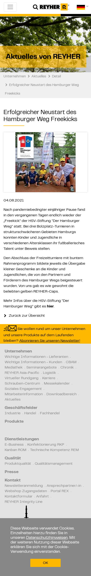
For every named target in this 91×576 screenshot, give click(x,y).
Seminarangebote (41, 367)
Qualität (13, 458)
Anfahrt (42, 496)
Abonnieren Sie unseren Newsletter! (49, 340)
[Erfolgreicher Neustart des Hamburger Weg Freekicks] (46, 162)
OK (45, 563)
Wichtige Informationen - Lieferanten (36, 357)
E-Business (14, 444)
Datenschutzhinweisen (47, 538)
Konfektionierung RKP (45, 444)
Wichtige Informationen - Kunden (33, 362)
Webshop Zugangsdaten (26, 491)
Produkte (14, 422)
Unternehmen (18, 351)
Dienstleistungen (22, 439)
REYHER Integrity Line (23, 502)
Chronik (67, 367)
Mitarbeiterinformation (24, 394)
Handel (30, 413)
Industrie (13, 413)
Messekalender (57, 383)
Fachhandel (50, 413)
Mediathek (14, 367)
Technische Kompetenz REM (54, 450)
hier (50, 306)
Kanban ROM (15, 450)
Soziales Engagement (23, 389)
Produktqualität (18, 463)
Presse (11, 472)
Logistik (49, 373)
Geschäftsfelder (21, 408)
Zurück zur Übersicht (26, 315)
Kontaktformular (18, 496)
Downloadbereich (61, 394)
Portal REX (60, 491)
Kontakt (13, 480)
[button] (83, 9)
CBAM (71, 362)
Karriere (48, 378)
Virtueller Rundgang (21, 378)
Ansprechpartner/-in (64, 485)
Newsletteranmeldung (24, 485)
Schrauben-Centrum (22, 383)
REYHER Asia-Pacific (22, 373)
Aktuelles (13, 399)
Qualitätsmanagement (54, 463)
